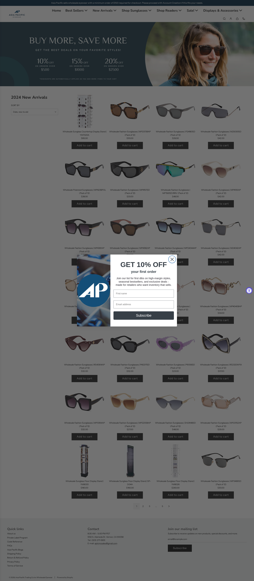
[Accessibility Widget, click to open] (249, 290)
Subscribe (143, 316)
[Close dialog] (172, 259)
